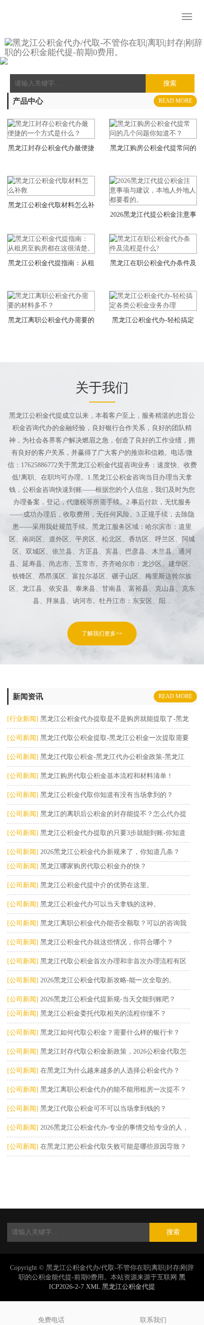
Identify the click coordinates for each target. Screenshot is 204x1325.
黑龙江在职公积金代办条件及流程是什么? (153, 266)
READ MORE (175, 100)
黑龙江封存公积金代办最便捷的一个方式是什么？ (51, 151)
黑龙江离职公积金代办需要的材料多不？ (51, 323)
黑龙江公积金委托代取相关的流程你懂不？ (102, 1013)
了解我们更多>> (102, 633)
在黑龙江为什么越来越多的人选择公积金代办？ (109, 1070)
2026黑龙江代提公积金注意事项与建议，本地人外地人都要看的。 (153, 217)
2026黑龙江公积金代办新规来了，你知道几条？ (109, 851)
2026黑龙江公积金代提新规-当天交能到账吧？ (107, 999)
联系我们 (153, 1320)
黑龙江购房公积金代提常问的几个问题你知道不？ (153, 151)
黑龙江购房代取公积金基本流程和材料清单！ (105, 775)
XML (93, 1286)
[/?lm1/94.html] (51, 244)
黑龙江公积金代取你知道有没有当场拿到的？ (105, 794)
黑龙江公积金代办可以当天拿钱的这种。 (99, 904)
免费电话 (51, 1320)
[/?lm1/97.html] (153, 129)
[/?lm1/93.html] (153, 244)
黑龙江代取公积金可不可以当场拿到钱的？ (102, 1108)
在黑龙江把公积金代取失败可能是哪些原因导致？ (112, 1146)
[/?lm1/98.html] (51, 129)
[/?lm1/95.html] (153, 190)
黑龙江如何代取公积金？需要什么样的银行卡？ (109, 1032)
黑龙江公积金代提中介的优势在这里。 (95, 885)
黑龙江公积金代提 (128, 1286)
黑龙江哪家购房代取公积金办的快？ (92, 866)
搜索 (173, 1232)
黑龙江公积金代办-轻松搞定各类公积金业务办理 (153, 323)
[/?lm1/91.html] (153, 301)
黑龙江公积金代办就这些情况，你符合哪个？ (105, 942)
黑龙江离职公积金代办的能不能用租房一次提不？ (112, 1089)
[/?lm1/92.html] (51, 301)
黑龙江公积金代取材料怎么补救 (51, 208)
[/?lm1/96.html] (51, 186)
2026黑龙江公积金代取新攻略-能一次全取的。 (107, 980)
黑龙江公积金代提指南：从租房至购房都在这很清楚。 (51, 266)
